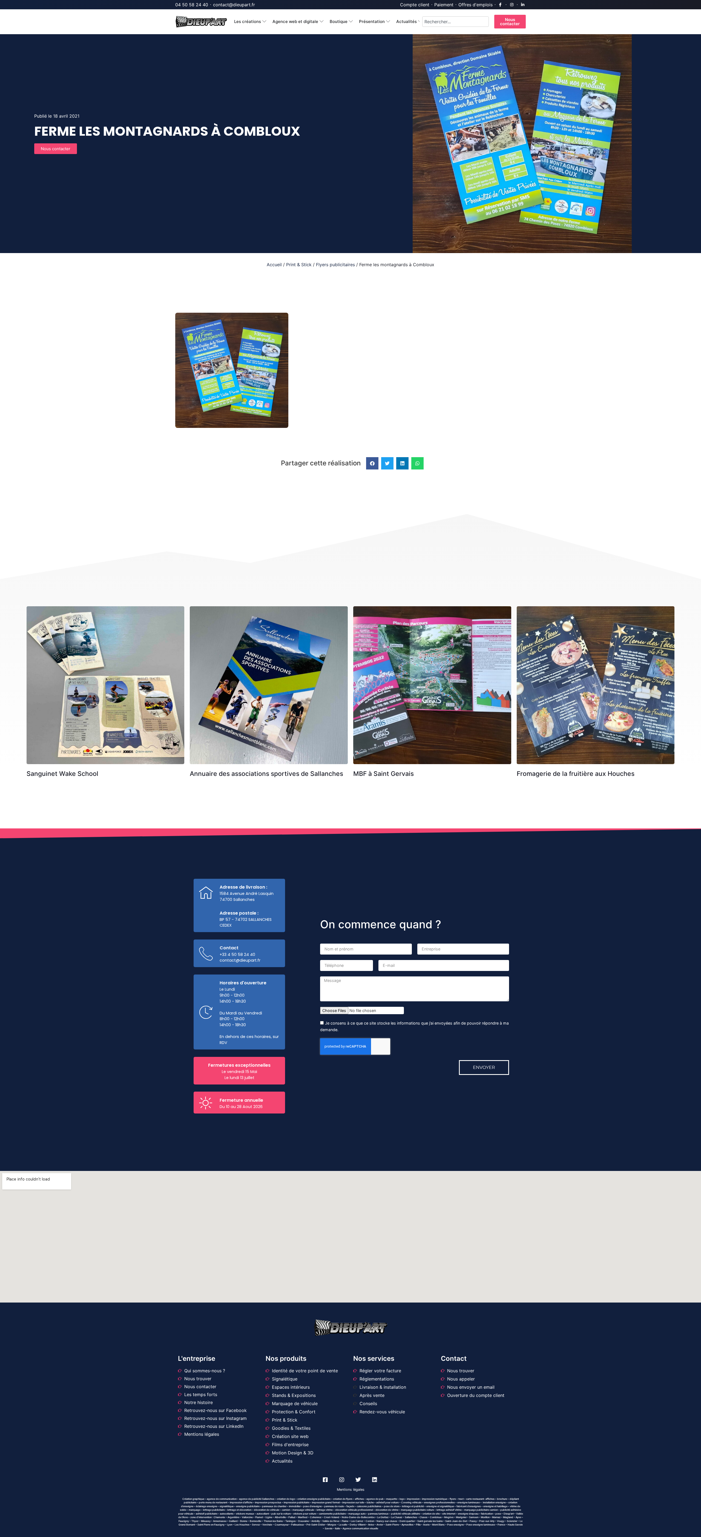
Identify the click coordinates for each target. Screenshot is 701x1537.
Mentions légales (350, 1489)
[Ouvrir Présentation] (388, 22)
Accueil (274, 264)
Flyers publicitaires (335, 264)
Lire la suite (107, 618)
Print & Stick (299, 264)
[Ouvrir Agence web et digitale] (322, 22)
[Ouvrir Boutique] (351, 22)
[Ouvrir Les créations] (264, 22)
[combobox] (455, 21)
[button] (372, 463)
